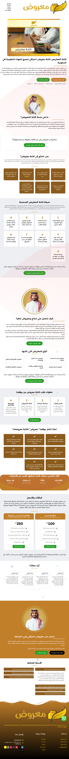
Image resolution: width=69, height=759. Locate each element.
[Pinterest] (11, 747)
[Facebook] (22, 747)
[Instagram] (14, 747)
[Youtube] (16, 747)
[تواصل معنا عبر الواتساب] (64, 718)
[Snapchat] (5, 747)
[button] (65, 578)
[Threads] (22, 750)
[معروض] (39, 7)
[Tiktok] (8, 747)
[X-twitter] (19, 747)
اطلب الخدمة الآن (50, 546)
